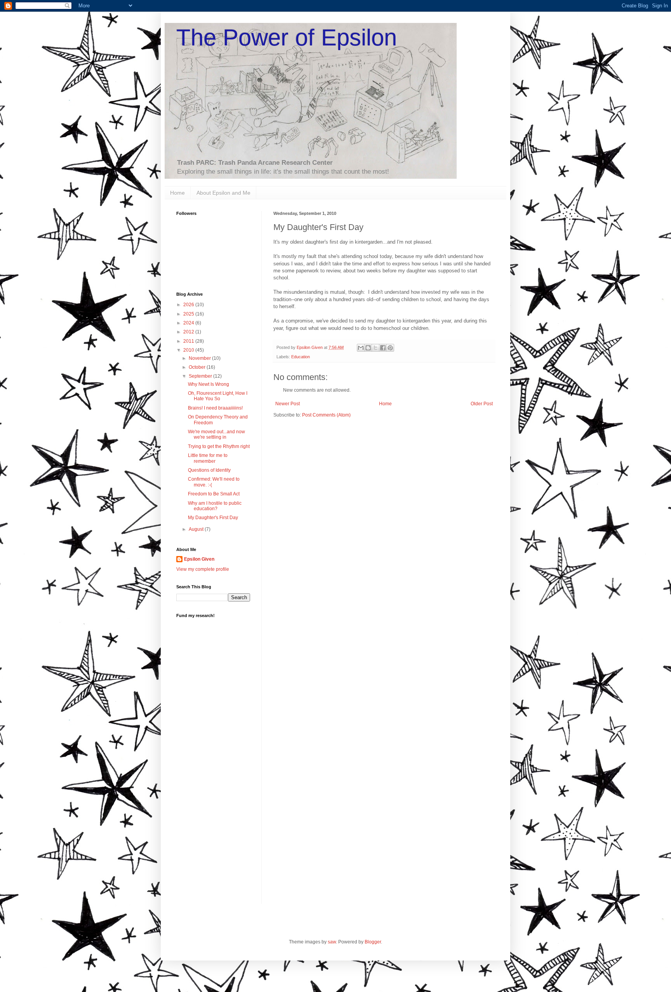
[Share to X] (375, 348)
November (200, 358)
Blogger (373, 942)
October (198, 367)
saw (332, 942)
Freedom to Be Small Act (214, 494)
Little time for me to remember (208, 458)
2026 (189, 304)
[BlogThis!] (368, 348)
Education (300, 356)
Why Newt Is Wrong (208, 384)
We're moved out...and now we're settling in (216, 434)
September (201, 376)
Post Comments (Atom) (326, 415)
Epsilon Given (199, 559)
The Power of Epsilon (286, 37)
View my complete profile (202, 569)
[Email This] (361, 348)
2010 (189, 350)
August (197, 529)
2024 (189, 323)
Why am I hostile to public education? (215, 505)
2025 (189, 314)
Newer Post (287, 403)
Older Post (482, 403)
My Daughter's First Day (213, 517)
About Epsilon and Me (223, 193)
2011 (189, 341)
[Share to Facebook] (383, 348)
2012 (189, 332)
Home (177, 193)
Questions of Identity (209, 470)
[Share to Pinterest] (390, 348)
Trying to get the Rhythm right (219, 446)
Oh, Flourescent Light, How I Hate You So (217, 396)
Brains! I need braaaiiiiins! (215, 408)
